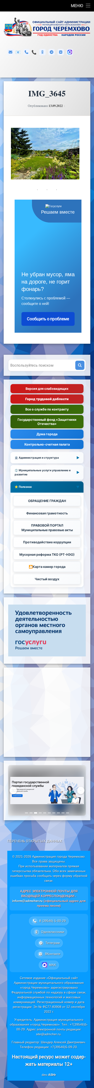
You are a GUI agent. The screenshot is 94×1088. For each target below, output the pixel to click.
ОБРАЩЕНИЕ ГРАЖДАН (47, 501)
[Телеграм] (51, 52)
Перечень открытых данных (34, 841)
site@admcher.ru (48, 1034)
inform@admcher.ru (18, 52)
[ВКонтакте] (60, 52)
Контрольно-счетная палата (47, 444)
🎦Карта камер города (47, 567)
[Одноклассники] (42, 52)
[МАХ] (70, 52)
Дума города (47, 434)
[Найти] (79, 365)
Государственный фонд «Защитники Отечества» (47, 422)
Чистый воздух (47, 579)
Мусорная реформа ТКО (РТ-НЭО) (47, 554)
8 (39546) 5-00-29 (34, 52)
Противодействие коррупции (47, 542)
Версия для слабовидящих (47, 389)
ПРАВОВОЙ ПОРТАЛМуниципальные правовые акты (47, 527)
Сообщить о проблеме (48, 318)
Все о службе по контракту (47, 409)
